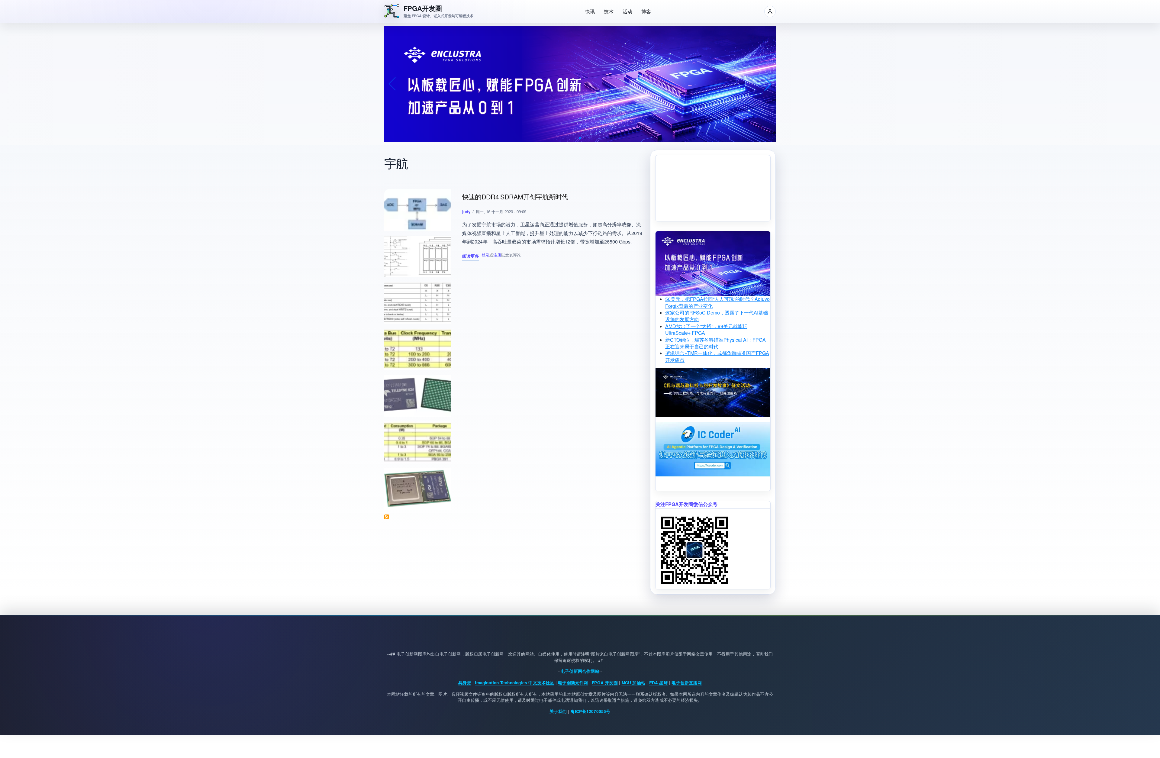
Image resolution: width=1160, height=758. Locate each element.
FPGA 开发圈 (605, 682)
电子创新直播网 (686, 682)
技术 (609, 11)
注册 (497, 255)
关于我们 (558, 711)
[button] (580, 138)
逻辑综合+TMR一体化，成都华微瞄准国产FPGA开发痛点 (717, 356)
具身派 (464, 682)
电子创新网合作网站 (580, 671)
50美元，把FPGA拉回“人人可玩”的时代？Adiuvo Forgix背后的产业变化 (717, 302)
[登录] (770, 11)
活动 (627, 11)
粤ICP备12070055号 (591, 711)
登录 (485, 255)
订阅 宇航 (386, 516)
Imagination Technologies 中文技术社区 (514, 682)
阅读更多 (470, 257)
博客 (646, 11)
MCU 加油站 (633, 682)
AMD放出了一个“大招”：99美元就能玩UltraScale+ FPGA (706, 329)
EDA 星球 (658, 682)
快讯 (590, 11)
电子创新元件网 (573, 682)
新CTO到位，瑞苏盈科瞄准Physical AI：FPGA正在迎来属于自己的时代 (715, 343)
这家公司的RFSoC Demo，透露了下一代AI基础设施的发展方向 (716, 316)
